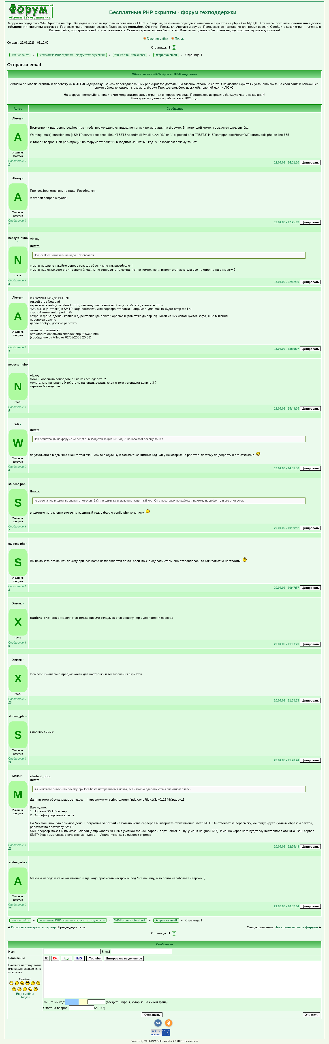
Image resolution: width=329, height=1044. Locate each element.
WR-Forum (150, 1041)
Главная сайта (157, 38)
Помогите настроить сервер (33, 927)
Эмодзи (25, 997)
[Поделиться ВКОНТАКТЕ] (158, 1023)
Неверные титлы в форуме (296, 927)
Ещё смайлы (25, 993)
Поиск (179, 38)
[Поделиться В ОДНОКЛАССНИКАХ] (169, 1023)
